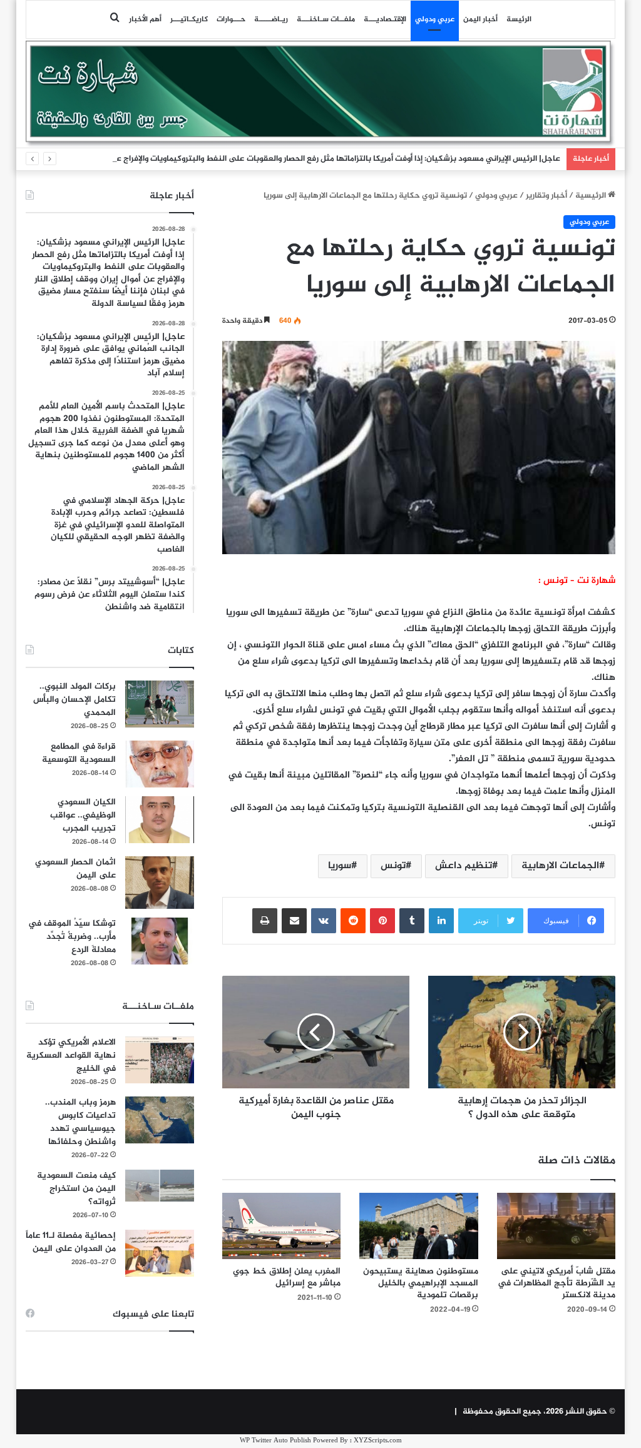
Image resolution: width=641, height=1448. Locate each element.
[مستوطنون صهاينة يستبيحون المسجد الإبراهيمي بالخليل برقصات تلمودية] (418, 1226)
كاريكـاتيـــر (189, 19)
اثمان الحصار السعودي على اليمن (75, 869)
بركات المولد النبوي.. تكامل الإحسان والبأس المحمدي (74, 699)
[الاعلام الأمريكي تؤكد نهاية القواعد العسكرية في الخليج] (159, 1059)
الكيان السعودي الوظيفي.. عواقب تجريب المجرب (83, 815)
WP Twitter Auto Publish (275, 1441)
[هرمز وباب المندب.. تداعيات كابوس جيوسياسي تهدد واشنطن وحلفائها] (159, 1119)
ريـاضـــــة (271, 19)
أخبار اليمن (480, 19)
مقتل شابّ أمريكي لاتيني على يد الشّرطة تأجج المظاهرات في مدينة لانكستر (556, 1283)
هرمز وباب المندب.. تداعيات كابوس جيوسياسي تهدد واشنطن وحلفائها (80, 1122)
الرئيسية (591, 196)
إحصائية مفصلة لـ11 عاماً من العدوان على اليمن (71, 1242)
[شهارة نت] (321, 94)
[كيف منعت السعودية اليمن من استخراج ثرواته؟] (159, 1186)
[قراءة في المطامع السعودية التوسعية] (159, 764)
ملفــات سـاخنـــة (326, 19)
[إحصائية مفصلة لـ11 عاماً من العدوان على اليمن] (159, 1253)
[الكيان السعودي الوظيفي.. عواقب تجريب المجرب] (159, 819)
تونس (393, 866)
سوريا (339, 866)
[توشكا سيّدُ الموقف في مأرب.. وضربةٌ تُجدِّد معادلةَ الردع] (159, 941)
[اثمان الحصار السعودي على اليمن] (159, 882)
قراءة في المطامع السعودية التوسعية (79, 753)
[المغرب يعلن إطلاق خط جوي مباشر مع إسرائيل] (281, 1226)
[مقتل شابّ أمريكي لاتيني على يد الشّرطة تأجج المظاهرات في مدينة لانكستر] (556, 1226)
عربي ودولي (434, 19)
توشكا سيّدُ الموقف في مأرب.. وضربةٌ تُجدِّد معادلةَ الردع (72, 936)
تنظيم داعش (463, 866)
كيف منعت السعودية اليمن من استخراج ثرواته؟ (76, 1188)
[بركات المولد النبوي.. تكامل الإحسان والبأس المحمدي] (159, 704)
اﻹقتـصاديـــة (385, 19)
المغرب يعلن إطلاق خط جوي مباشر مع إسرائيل (287, 1277)
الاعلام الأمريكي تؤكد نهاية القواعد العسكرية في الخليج (71, 1055)
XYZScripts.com (378, 1441)
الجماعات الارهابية (560, 866)
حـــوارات (231, 19)
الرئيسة (518, 19)
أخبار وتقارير (546, 196)
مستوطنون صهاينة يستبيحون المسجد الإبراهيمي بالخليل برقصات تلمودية (420, 1283)
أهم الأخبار (145, 19)
